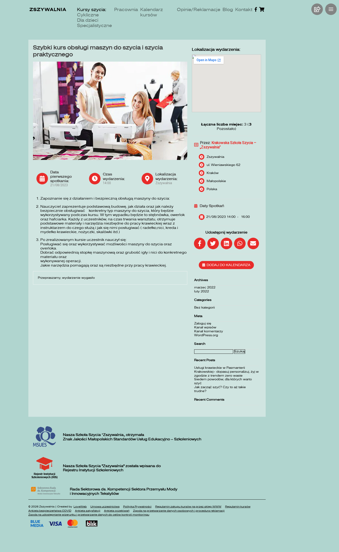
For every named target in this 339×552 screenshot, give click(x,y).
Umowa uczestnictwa (104, 506)
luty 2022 (201, 291)
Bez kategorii (204, 307)
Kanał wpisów (205, 327)
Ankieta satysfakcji (87, 510)
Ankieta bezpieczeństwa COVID (49, 510)
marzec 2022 (204, 287)
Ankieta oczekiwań (116, 510)
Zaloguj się (202, 323)
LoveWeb (80, 506)
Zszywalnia (48, 9)
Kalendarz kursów (151, 12)
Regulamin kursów (237, 506)
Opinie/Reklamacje (198, 9)
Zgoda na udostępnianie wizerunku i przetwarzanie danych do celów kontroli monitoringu (88, 514)
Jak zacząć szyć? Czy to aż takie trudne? (220, 389)
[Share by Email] (253, 243)
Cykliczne (88, 15)
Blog (228, 9)
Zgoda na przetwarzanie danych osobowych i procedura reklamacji (179, 510)
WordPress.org (206, 335)
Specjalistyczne (94, 25)
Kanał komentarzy (208, 331)
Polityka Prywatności (137, 506)
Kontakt (243, 9)
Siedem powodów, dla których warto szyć (223, 381)
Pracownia (126, 9)
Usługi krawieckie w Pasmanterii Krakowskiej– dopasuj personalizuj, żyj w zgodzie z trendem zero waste (226, 372)
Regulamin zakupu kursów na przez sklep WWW (188, 506)
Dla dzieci (87, 20)
